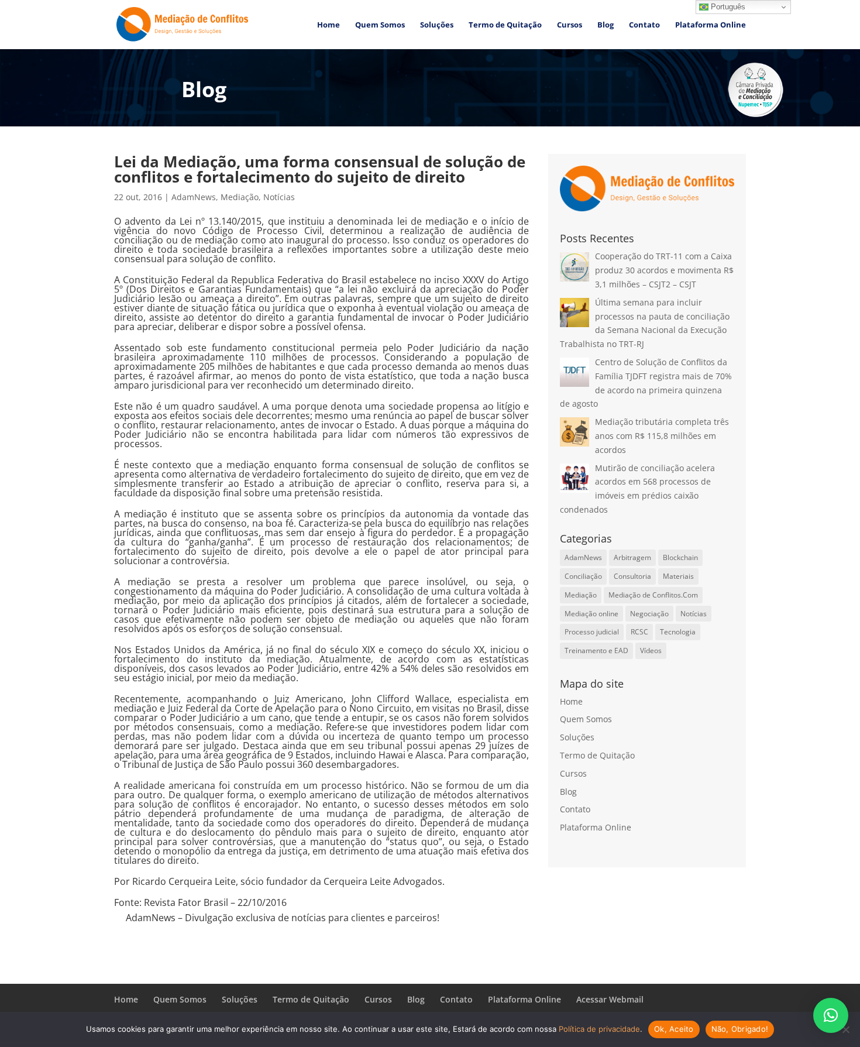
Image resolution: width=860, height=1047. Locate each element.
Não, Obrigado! (740, 1029)
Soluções (436, 25)
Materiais (678, 576)
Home (328, 25)
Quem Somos (380, 25)
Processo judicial (592, 632)
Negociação (649, 614)
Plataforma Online (710, 25)
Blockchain (680, 557)
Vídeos (651, 650)
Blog (605, 25)
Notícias (279, 196)
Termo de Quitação (505, 25)
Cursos (569, 25)
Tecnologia (678, 632)
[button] (830, 1015)
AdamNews (193, 196)
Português (726, 6)
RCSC (639, 632)
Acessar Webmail (610, 999)
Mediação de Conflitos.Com (653, 595)
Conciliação (583, 576)
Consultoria (632, 576)
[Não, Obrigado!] (845, 1029)
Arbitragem (632, 557)
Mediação (240, 196)
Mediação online (591, 614)
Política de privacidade (599, 1029)
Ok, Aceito (674, 1029)
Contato (644, 25)
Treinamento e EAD (596, 650)
